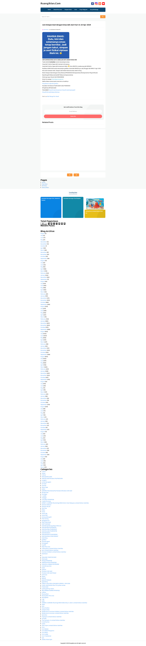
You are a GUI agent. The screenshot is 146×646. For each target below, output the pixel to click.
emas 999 (44, 515)
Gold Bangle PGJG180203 (49, 527)
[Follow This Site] (99, 3)
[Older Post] (76, 174)
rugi (43, 599)
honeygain (45, 543)
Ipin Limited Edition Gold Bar (50, 550)
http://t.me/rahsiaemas (55, 90)
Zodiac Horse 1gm (47, 639)
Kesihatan (45, 554)
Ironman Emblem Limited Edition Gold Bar (54, 552)
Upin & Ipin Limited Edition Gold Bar (52, 625)
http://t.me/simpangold (68, 90)
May (42, 240)
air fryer (44, 484)
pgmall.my (45, 582)
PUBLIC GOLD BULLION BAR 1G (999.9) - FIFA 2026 (56, 583)
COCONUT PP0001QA (48, 500)
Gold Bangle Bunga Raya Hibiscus (51, 526)
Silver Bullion (46, 608)
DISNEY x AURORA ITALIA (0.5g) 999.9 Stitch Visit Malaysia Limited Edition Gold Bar (65, 503)
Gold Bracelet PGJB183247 (49, 529)
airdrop (44, 485)
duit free (44, 508)
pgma (43, 577)
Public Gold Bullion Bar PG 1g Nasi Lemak (53, 585)
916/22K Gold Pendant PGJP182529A (52, 478)
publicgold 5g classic (48, 589)
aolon (43, 489)
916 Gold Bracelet (47, 477)
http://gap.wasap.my (57, 79)
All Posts (44, 186)
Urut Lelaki (45, 634)
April (42, 248)
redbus (44, 592)
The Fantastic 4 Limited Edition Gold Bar (53, 620)
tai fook (44, 618)
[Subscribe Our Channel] (103, 3)
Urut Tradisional (46, 636)
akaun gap (45, 487)
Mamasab (44, 559)
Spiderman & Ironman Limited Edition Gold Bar (55, 613)
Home (49, 10)
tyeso (43, 624)
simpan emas (45, 610)
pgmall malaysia (46, 580)
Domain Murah (46, 507)
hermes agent (46, 542)
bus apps (44, 494)
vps (43, 638)
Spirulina (44, 615)
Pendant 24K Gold (47, 571)
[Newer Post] (69, 174)
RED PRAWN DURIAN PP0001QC (51, 590)
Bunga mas (45, 492)
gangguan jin (46, 520)
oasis (43, 568)
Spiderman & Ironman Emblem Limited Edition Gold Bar (58, 611)
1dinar (43, 473)
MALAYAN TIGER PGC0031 (49, 557)
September (44, 259)
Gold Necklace (46, 533)
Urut (43, 627)
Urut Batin (45, 632)
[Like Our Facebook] (92, 3)
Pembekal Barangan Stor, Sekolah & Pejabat (50, 199)
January (43, 275)
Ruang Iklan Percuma (48, 596)
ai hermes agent (46, 482)
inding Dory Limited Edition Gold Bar (94, 212)
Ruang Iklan (45, 594)
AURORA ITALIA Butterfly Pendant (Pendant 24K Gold (57, 491)
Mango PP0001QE (47, 561)
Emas (43, 512)
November (44, 244)
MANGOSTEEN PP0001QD (49, 562)
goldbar (44, 540)
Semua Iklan (45, 188)
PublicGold (45, 587)
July (42, 236)
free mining (45, 519)
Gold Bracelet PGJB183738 (49, 531)
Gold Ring (44, 538)
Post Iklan (45, 184)
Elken (43, 510)
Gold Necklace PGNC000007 (50, 536)
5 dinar (44, 475)
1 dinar (44, 472)
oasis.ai (44, 569)
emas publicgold (46, 517)
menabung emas (46, 566)
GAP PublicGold (46, 522)
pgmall (44, 578)
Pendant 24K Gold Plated (49, 573)
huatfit (44, 545)
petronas (44, 575)
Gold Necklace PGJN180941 (50, 534)
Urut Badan (45, 629)
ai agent (44, 480)
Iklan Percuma (46, 547)
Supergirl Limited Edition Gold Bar (52, 617)
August (43, 234)
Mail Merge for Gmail (53, 96)
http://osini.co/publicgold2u (50, 84)
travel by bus (45, 622)
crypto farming (46, 501)
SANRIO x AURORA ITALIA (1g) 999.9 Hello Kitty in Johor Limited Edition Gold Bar (64, 603)
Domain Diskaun (46, 505)
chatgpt (44, 498)
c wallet (44, 496)
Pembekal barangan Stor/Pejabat (72, 199)
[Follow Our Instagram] (96, 3)
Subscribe (73, 116)
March (42, 250)
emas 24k (44, 513)
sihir (43, 606)
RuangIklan (45, 597)
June (42, 238)
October (43, 246)
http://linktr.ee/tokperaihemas (50, 92)
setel (43, 604)
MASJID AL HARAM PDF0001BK (50, 564)
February (43, 273)
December (43, 242)
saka (43, 601)
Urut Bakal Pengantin (48, 631)
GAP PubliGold (46, 524)
